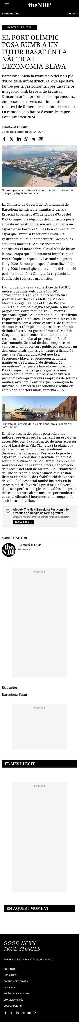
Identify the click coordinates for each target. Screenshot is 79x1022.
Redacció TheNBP (15, 127)
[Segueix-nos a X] (11, 1013)
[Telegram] (33, 138)
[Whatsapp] (26, 138)
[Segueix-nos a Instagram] (23, 1013)
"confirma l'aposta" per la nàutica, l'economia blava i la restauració (39, 319)
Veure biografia (24, 549)
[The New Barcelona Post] (22, 946)
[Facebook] (4, 138)
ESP (75, 13)
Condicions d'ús (13, 999)
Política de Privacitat (17, 993)
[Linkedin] (18, 138)
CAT (69, 13)
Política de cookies (16, 981)
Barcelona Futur (19, 27)
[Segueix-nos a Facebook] (5, 1013)
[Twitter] (11, 138)
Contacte (9, 969)
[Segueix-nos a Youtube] (29, 1013)
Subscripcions (13, 1005)
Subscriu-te (10, 13)
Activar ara (22, 522)
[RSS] (35, 1013)
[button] (7, 5)
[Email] (40, 138)
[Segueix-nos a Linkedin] (17, 1013)
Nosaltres (10, 975)
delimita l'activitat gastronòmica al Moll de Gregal (37, 332)
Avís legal (10, 987)
